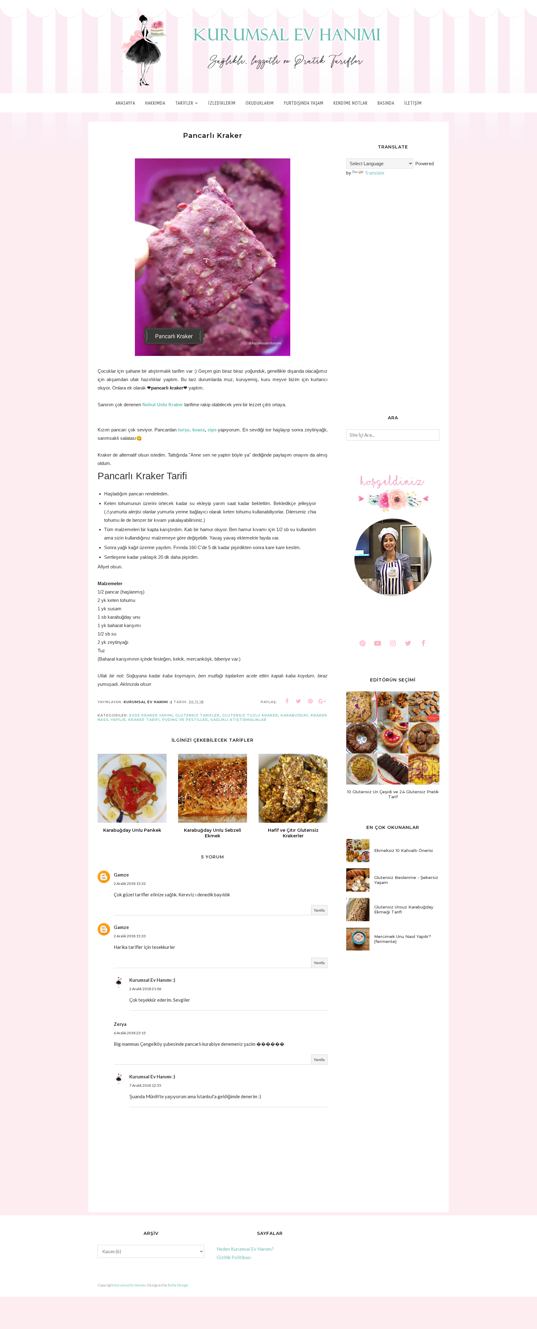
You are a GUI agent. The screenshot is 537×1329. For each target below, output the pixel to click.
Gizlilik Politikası (234, 1257)
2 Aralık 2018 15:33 (130, 936)
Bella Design (178, 1285)
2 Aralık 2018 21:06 (145, 988)
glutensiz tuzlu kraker (250, 715)
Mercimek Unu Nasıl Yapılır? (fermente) (402, 939)
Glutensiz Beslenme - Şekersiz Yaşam (406, 880)
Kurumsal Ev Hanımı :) (152, 980)
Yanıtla (319, 910)
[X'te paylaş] (299, 701)
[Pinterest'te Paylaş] (310, 701)
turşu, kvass (191, 429)
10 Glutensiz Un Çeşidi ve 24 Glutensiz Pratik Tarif (393, 794)
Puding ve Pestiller (185, 719)
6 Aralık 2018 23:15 (130, 1033)
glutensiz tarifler (197, 715)
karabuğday (294, 715)
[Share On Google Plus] (322, 701)
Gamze (121, 874)
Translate (374, 172)
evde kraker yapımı (151, 715)
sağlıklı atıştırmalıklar (238, 719)
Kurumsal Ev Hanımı (130, 1285)
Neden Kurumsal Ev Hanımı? (245, 1249)
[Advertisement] (392, 296)
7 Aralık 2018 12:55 (145, 1085)
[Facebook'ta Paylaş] (287, 701)
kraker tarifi (144, 719)
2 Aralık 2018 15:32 (130, 883)
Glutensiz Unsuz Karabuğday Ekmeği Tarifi (403, 909)
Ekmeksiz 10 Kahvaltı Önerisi (403, 850)
